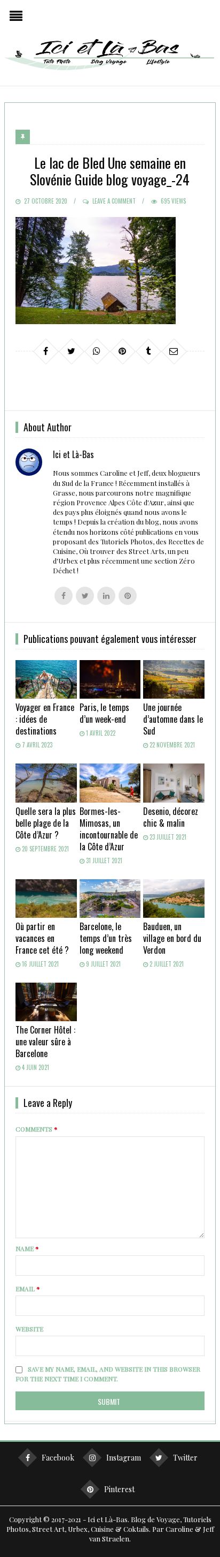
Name (27, 1248)
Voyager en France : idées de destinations (44, 719)
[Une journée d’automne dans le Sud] (174, 679)
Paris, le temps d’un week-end (104, 713)
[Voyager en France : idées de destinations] (46, 679)
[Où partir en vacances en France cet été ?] (46, 898)
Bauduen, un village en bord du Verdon (172, 938)
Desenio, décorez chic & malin (170, 817)
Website (29, 1328)
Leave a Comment (114, 201)
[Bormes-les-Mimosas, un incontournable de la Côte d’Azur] (110, 782)
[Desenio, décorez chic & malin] (174, 782)
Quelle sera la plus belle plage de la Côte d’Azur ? (45, 823)
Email (27, 1288)
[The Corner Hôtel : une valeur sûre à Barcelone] (46, 1002)
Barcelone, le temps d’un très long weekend (106, 938)
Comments (36, 1129)
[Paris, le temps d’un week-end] (110, 679)
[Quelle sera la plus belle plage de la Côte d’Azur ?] (46, 782)
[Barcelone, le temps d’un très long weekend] (110, 898)
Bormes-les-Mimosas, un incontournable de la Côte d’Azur (109, 829)
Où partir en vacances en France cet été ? (42, 938)
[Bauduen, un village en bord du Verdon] (174, 898)
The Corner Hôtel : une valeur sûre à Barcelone (45, 1041)
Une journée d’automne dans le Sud (173, 719)
